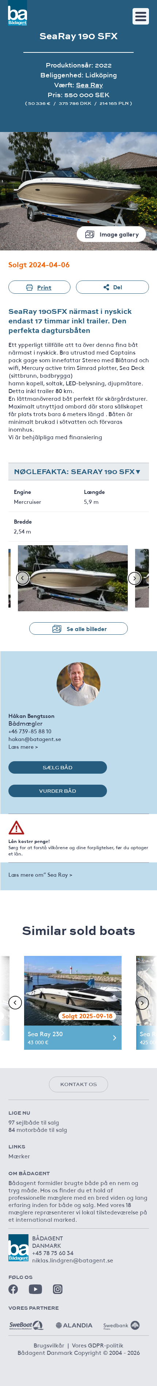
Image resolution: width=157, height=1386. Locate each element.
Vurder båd (57, 791)
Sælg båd (57, 767)
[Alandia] (74, 1322)
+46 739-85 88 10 (29, 731)
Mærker (19, 1155)
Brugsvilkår (49, 1345)
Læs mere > (23, 746)
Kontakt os (78, 1084)
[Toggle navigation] (141, 16)
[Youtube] (35, 1289)
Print (44, 287)
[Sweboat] (26, 1322)
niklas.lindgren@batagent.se (72, 1260)
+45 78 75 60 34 (52, 1252)
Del (117, 286)
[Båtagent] (17, 13)
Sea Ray (89, 84)
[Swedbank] (121, 1322)
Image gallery (119, 234)
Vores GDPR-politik (97, 1345)
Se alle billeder (87, 628)
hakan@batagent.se (34, 738)
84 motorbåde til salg (37, 1129)
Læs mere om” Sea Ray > (40, 874)
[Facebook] (13, 1289)
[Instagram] (57, 1289)
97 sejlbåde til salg (33, 1122)
